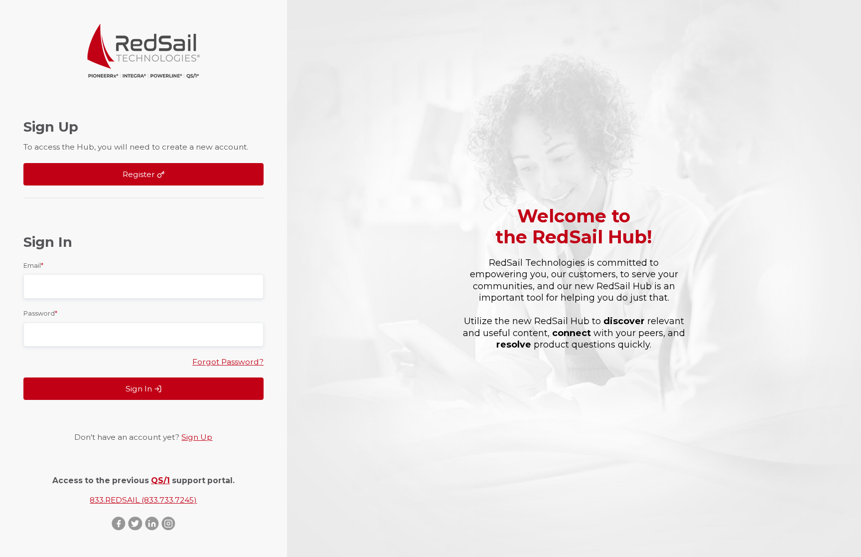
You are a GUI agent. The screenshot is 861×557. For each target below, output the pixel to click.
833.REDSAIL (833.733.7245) (143, 500)
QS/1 (160, 480)
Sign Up (196, 437)
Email (33, 265)
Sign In (140, 388)
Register (140, 174)
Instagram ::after (168, 523)
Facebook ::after (118, 523)
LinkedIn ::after (151, 523)
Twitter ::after (135, 523)
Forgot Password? (228, 362)
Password (40, 313)
